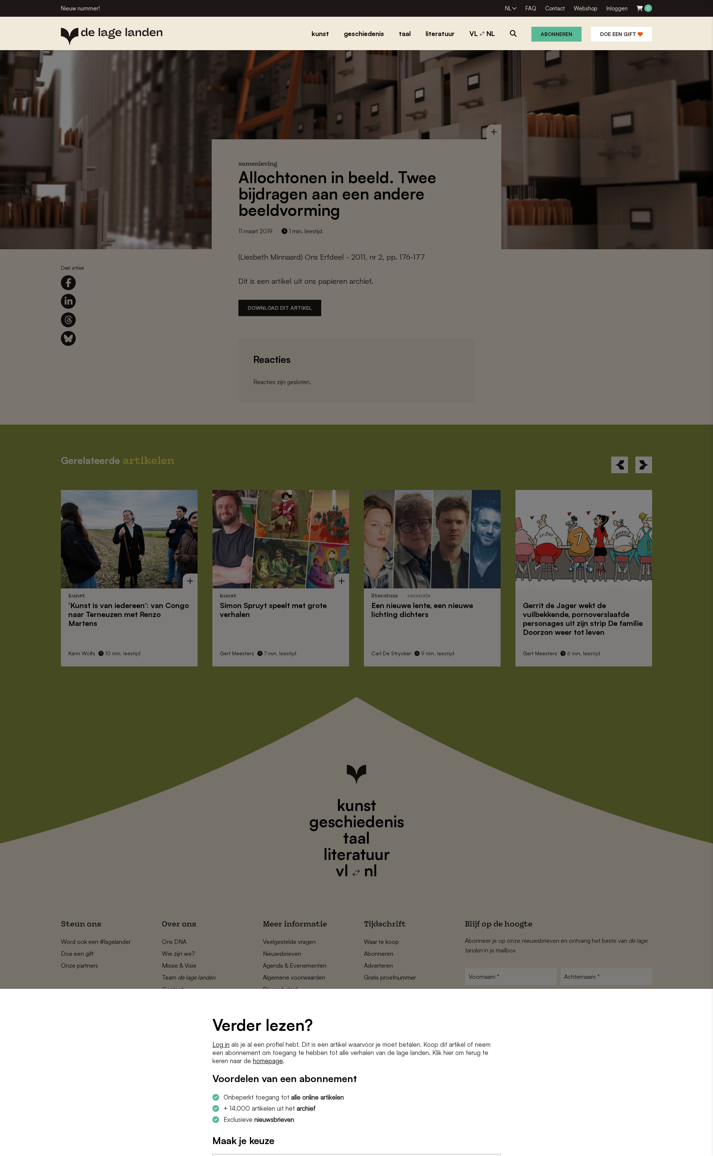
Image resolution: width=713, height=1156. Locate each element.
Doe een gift (619, 34)
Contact (555, 8)
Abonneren (556, 34)
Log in (220, 1044)
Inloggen (617, 8)
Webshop (586, 8)
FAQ (530, 8)
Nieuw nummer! (80, 8)
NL (508, 8)
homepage (268, 1061)
